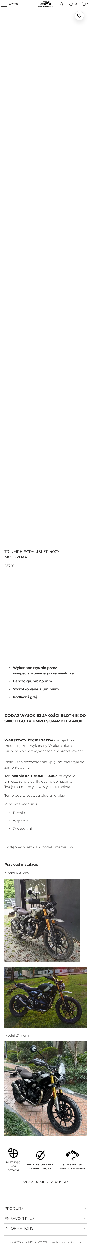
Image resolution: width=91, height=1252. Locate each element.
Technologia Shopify (66, 1242)
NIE (21, 633)
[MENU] (2, 4)
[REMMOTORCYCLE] (45, 4)
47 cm (26, 613)
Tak (10, 633)
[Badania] (62, 4)
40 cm (11, 613)
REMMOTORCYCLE (35, 1242)
